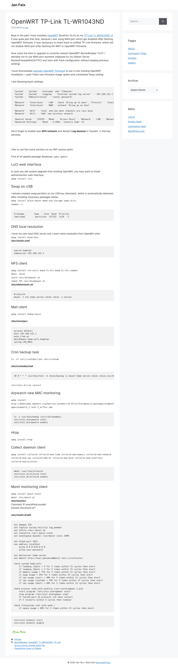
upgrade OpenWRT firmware (49, 71)
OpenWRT (52, 35)
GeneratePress (103, 662)
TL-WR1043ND (46, 642)
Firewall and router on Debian (27, 648)
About (131, 48)
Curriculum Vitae (137, 53)
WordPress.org (136, 131)
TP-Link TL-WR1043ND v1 (98, 35)
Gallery (132, 62)
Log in (131, 117)
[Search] (163, 21)
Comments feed (137, 126)
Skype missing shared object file (29, 645)
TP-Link (57, 642)
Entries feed (134, 121)
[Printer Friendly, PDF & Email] (19, 632)
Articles (17, 639)
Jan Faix (18, 5)
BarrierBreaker (20, 642)
